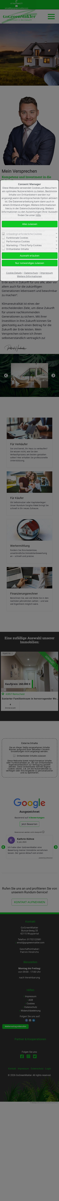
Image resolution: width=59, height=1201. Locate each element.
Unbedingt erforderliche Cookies (24, 233)
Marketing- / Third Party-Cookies (24, 245)
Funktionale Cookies (17, 237)
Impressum (46, 272)
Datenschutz (31, 272)
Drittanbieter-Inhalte (17, 249)
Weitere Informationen (29, 276)
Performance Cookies (18, 241)
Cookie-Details (14, 272)
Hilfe (38, 215)
